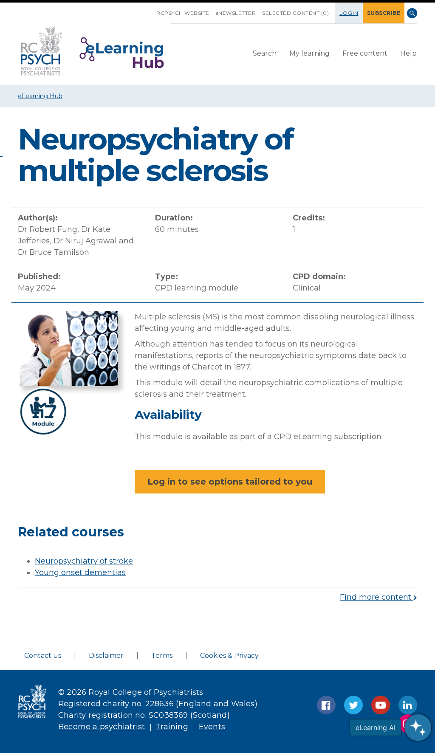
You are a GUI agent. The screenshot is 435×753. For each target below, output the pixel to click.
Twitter (353, 705)
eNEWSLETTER (236, 13)
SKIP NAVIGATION (150, 10)
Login (349, 13)
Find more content (376, 597)
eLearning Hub (40, 96)
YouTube (380, 705)
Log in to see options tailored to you (229, 482)
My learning (309, 53)
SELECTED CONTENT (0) (295, 13)
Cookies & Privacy (229, 655)
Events (212, 726)
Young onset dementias (80, 572)
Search (412, 13)
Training (171, 726)
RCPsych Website (182, 13)
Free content (364, 53)
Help (408, 53)
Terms (161, 655)
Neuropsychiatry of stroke (84, 561)
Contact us (42, 655)
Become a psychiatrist (101, 726)
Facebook (326, 705)
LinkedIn (407, 705)
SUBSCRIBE (384, 13)
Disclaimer (106, 655)
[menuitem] (264, 54)
